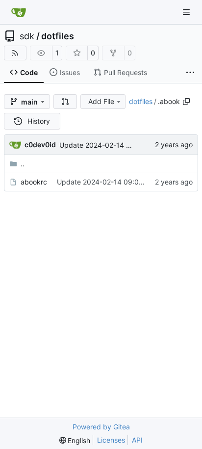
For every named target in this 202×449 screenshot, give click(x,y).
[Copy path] (186, 101)
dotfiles (57, 36)
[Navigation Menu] (187, 12)
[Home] (18, 12)
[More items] (190, 72)
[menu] (75, 440)
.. (23, 163)
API (137, 440)
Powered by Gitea (101, 427)
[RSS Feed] (15, 53)
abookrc (34, 182)
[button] (65, 101)
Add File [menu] (101, 101)
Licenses (111, 440)
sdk (27, 36)
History (38, 121)
